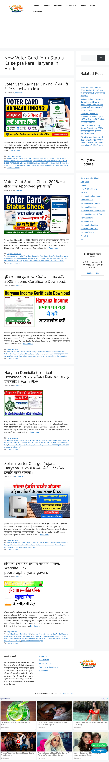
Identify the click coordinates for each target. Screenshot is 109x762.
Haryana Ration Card (89, 225)
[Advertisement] (54, 33)
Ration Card (71, 5)
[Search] (101, 58)
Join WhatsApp (99, 745)
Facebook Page (92, 273)
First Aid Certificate (89, 189)
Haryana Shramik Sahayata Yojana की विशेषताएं (50, 636)
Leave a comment (13, 168)
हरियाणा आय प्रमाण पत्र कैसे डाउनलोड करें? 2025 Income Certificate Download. (35, 279)
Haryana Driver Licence (90, 203)
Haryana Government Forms (93, 211)
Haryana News (87, 218)
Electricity (58, 5)
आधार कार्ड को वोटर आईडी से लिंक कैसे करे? (57, 165)
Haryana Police (87, 221)
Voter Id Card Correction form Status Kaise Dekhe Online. (43, 261)
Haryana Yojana (12, 349)
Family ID (46, 5)
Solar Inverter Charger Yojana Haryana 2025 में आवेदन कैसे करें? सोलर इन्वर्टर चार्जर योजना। (34, 468)
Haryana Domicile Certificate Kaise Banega (22, 351)
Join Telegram (98, 751)
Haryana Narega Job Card (92, 214)
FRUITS (84, 193)
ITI (82, 239)
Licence (83, 5)
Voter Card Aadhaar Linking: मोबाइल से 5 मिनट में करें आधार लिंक (36, 86)
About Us (43, 656)
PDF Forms (37, 12)
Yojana (36, 5)
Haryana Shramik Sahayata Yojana (21, 636)
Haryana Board (87, 200)
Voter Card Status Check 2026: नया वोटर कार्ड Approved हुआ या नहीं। (34, 183)
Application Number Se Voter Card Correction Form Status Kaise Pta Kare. (33, 158)
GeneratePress (68, 693)
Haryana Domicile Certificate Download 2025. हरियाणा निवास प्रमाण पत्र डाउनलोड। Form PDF (36, 377)
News (92, 5)
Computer (85, 182)
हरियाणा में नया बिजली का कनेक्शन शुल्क (32, 641)
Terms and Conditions (48, 667)
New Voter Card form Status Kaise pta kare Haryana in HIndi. (31, 354)
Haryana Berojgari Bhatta (91, 196)
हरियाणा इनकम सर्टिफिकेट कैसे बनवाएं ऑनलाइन (55, 356)
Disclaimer (43, 671)
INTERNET (85, 236)
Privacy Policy (45, 663)
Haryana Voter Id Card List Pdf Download (47, 161)
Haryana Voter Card (14, 156)
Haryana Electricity (89, 207)
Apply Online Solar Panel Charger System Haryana (24, 542)
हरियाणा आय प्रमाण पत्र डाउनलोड (32, 356)
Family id (84, 185)
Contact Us (44, 660)
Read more (15, 150)
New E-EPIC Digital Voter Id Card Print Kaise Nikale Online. (44, 163)
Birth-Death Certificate (90, 178)
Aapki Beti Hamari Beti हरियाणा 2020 (19, 440)
